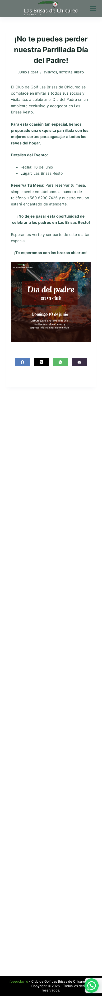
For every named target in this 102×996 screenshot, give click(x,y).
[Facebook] (22, 362)
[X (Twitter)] (41, 362)
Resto (79, 72)
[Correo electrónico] (79, 362)
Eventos (50, 72)
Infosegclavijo (17, 981)
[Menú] (93, 8)
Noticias (66, 72)
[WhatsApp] (60, 362)
